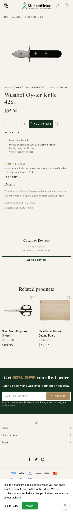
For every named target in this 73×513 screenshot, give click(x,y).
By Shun (8, 339)
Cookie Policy (11, 506)
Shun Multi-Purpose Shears (14, 333)
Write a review (36, 259)
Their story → (12, 176)
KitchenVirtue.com (36, 5)
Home (5, 17)
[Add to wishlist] (59, 124)
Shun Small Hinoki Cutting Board (50, 333)
